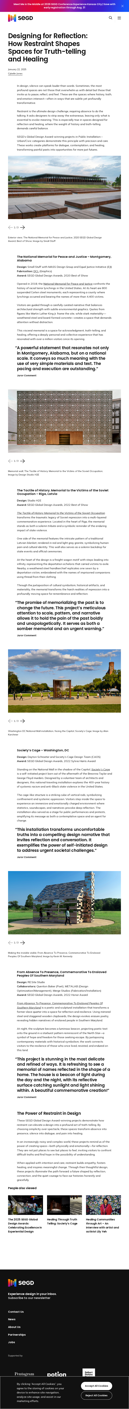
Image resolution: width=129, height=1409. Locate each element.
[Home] (21, 17)
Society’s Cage (100, 769)
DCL (36, 271)
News (11, 1319)
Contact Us (16, 1312)
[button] (112, 18)
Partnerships (17, 1335)
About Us (14, 1327)
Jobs (11, 1342)
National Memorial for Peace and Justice (68, 283)
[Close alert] (122, 6)
